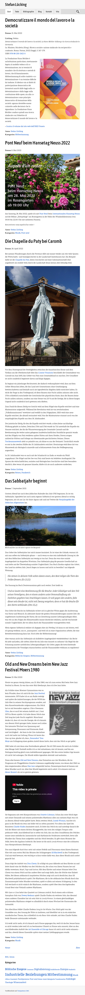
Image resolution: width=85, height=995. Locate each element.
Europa (64, 969)
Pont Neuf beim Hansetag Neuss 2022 (37, 142)
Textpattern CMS (23, 991)
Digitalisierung (42, 969)
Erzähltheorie (55, 969)
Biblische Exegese (22, 655)
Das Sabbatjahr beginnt (26, 481)
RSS (6, 956)
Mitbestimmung (22, 134)
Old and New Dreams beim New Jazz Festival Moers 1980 (36, 666)
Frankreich (25, 472)
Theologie (9, 982)
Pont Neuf (43, 213)
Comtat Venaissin (45, 372)
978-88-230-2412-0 (18, 53)
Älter (78, 947)
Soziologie (71, 978)
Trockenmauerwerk (13, 441)
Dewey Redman (27, 895)
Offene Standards (11, 979)
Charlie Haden (20, 826)
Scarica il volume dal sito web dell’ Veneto (25, 126)
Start (9, 11)
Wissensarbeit (20, 982)
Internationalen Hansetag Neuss (66, 213)
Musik (17, 232)
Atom (12, 956)
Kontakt (49, 11)
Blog (40, 11)
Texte (17, 11)
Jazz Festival (39, 693)
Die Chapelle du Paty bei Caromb (33, 241)
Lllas (7, 711)
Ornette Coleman (47, 814)
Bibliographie (28, 11)
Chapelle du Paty (22, 259)
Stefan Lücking (16, 4)
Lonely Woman (59, 820)
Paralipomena (23, 979)
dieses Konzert (11, 772)
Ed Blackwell (57, 852)
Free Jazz (31, 766)
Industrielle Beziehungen (26, 974)
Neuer (7, 947)
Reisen (18, 472)
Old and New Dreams (29, 760)
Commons (30, 969)
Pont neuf (25, 232)
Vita (57, 11)
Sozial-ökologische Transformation (54, 979)
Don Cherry (32, 863)
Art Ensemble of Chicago (38, 929)
